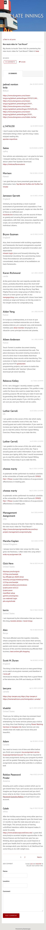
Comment (6, 891)
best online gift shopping (20, 651)
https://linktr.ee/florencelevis (14, 164)
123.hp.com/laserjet (10, 574)
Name (5, 871)
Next (39, 857)
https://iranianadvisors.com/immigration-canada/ (22, 699)
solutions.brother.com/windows (15, 585)
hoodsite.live (8, 214)
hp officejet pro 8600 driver (13, 577)
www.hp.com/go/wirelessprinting (15, 579)
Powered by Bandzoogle (23, 929)
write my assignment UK (12, 554)
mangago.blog (8, 297)
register (38, 864)
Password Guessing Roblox (13, 797)
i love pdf (6, 674)
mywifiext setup (9, 593)
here (37, 51)
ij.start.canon (8, 590)
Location (6, 881)
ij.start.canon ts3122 (10, 587)
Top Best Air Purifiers (24, 184)
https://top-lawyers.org (12, 696)
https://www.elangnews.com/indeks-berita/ (19, 117)
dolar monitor (19, 328)
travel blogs (27, 621)
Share (23, 62)
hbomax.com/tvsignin (11, 571)
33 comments (10, 62)
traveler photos (16, 621)
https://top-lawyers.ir (29, 696)
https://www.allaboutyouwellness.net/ (17, 832)
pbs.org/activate (9, 601)
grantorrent (21, 363)
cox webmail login (10, 598)
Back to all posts (10, 39)
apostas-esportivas (10, 139)
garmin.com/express (10, 596)
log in (32, 864)
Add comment (11, 915)
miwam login (8, 253)
